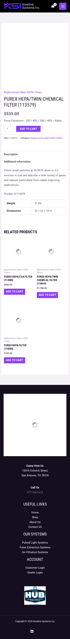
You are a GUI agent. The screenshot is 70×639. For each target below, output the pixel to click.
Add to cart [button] (14, 291)
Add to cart (28, 128)
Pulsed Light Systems (35, 542)
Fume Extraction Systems (35, 547)
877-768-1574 (35, 492)
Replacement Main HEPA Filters (23, 92)
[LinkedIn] (32, 631)
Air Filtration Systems (35, 552)
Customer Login (35, 567)
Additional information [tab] (17, 161)
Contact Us (35, 527)
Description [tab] (11, 154)
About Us (35, 522)
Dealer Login (35, 572)
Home (35, 512)
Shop (35, 517)
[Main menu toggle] (62, 6)
